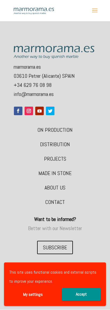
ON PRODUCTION (55, 129)
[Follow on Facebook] (18, 111)
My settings (33, 294)
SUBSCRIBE (55, 247)
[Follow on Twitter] (50, 111)
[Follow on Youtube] (39, 111)
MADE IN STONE (55, 173)
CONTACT (55, 202)
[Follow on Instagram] (29, 111)
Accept (81, 294)
